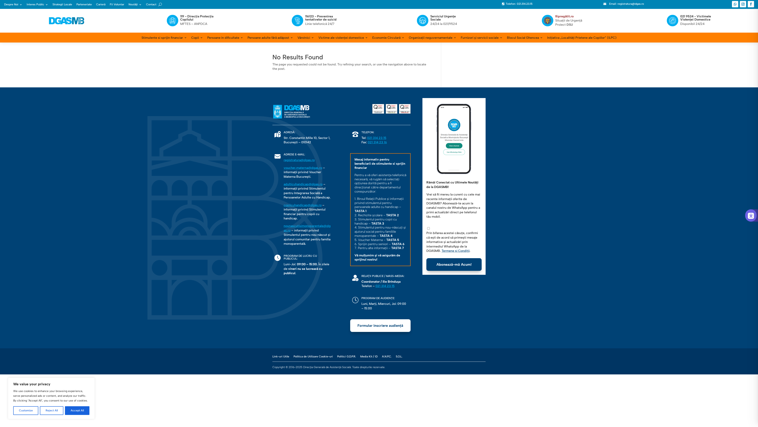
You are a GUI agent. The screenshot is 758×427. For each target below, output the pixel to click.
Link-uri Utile (280, 356)
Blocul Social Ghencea (523, 38)
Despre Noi (11, 4)
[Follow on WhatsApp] (735, 4)
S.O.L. (399, 356)
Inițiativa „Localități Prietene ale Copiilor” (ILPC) (581, 38)
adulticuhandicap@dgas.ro (303, 184)
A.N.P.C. (386, 356)
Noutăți (133, 4)
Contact (151, 4)
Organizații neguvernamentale (430, 38)
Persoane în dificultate (223, 38)
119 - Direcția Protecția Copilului (196, 17)
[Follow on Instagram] (743, 4)
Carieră (100, 4)
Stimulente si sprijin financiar (162, 38)
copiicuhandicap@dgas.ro (303, 205)
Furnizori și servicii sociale (480, 38)
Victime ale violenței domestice (341, 38)
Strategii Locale (62, 4)
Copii (195, 38)
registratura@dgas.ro (299, 160)
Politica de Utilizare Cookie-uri (313, 356)
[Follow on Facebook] (751, 4)
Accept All (77, 410)
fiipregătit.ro (564, 16)
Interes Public (35, 4)
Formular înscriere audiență (380, 325)
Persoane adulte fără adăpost (268, 38)
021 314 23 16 (377, 142)
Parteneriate (84, 4)
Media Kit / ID (369, 356)
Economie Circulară (386, 38)
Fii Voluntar (117, 4)
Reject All (52, 410)
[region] (51, 398)
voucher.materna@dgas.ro (303, 168)
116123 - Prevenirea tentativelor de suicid (321, 17)
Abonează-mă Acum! (454, 264)
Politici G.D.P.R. (346, 356)
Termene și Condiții (456, 251)
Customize (26, 410)
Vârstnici (303, 38)
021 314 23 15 (376, 138)
